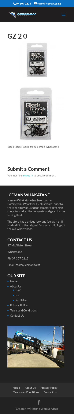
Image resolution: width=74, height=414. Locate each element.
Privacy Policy (19, 305)
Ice (17, 295)
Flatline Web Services (44, 408)
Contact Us (17, 315)
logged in (27, 175)
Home (13, 281)
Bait (18, 290)
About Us (16, 286)
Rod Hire (21, 300)
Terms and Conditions (23, 310)
